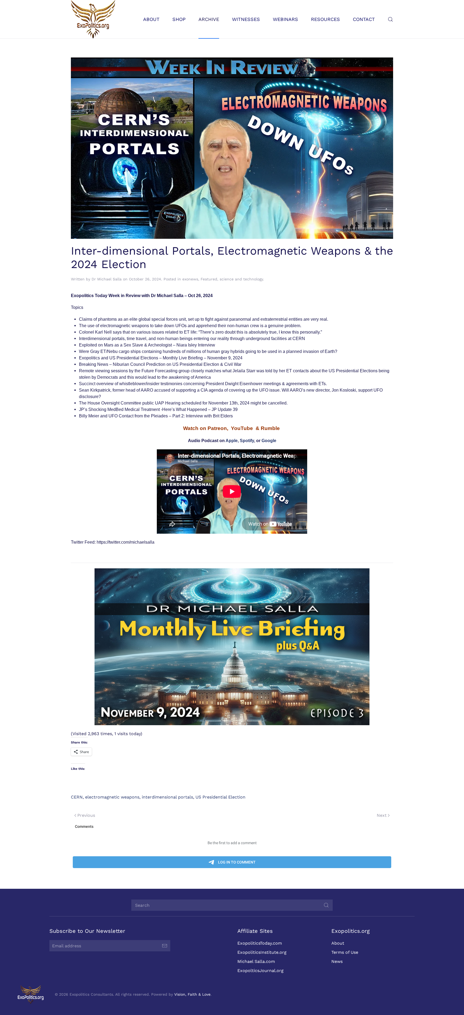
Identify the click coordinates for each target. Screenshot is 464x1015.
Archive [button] (208, 19)
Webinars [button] (285, 19)
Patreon (217, 428)
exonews (190, 279)
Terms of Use (344, 952)
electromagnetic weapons (112, 797)
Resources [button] (325, 19)
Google (269, 440)
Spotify (247, 440)
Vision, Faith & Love (192, 994)
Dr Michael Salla (107, 279)
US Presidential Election (220, 797)
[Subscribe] (164, 945)
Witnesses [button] (246, 19)
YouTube (242, 428)
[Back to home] (93, 19)
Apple (232, 440)
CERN (77, 797)
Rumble (270, 428)
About (337, 943)
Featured (209, 279)
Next (382, 815)
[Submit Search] (326, 905)
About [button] (151, 19)
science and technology (241, 279)
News (337, 961)
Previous (86, 815)
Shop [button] (179, 19)
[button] (390, 19)
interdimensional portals (167, 797)
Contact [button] (364, 19)
